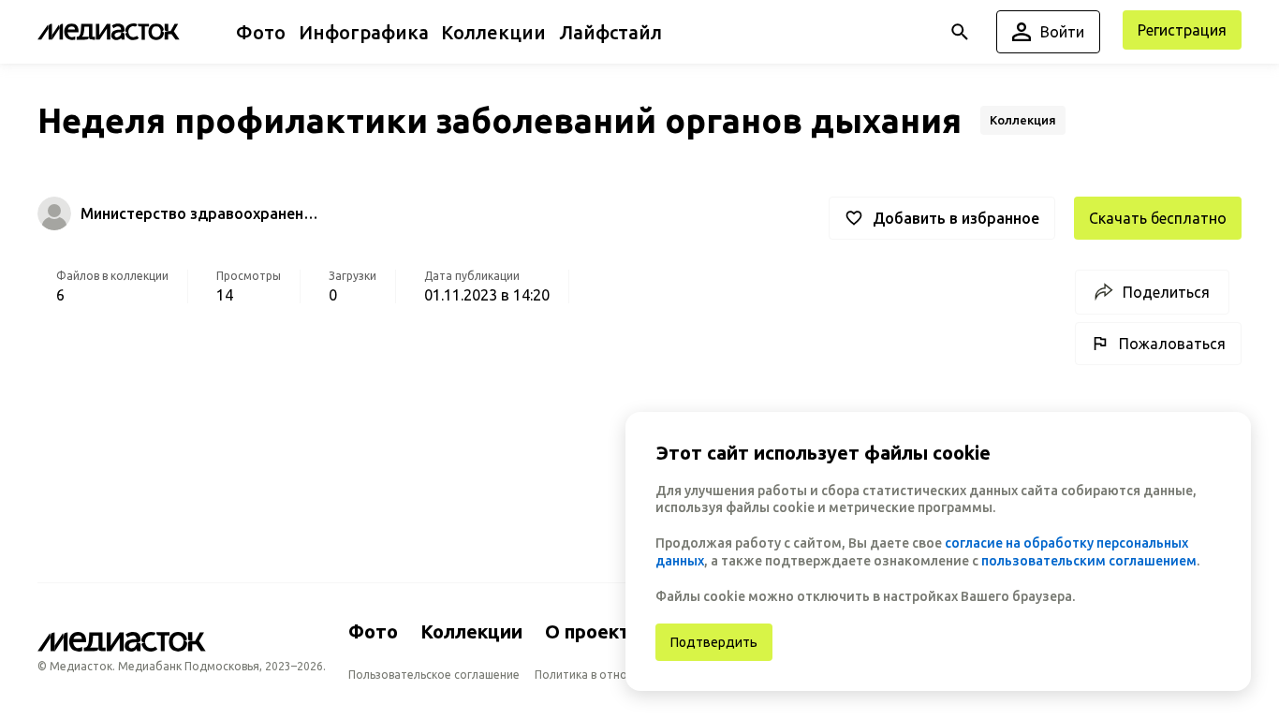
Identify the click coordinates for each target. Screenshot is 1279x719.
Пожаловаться (1172, 343)
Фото (373, 631)
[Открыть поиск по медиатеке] (959, 32)
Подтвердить (713, 642)
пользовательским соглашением (1089, 560)
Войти (1062, 31)
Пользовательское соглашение (434, 674)
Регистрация (1182, 30)
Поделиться (1166, 292)
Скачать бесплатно (1158, 218)
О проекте (593, 631)
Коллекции (471, 631)
